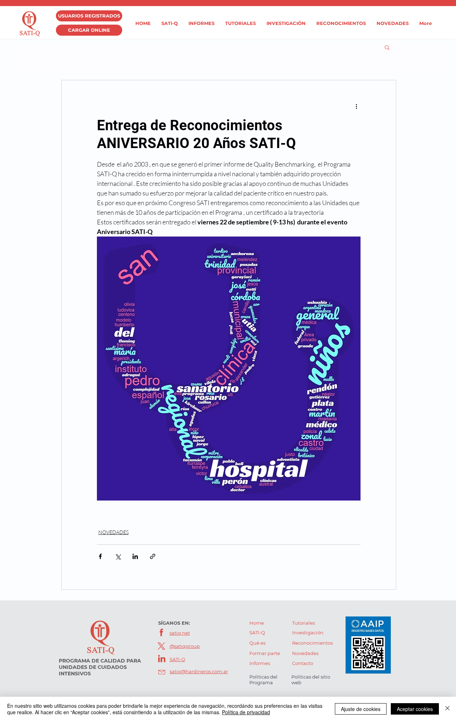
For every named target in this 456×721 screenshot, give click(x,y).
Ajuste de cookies (360, 708)
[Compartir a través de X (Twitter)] (117, 556)
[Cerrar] (447, 708)
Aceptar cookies (415, 708)
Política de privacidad (246, 712)
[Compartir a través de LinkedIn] (135, 556)
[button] (387, 47)
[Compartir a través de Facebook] (100, 556)
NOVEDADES (113, 532)
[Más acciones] (356, 106)
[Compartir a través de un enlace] (152, 556)
